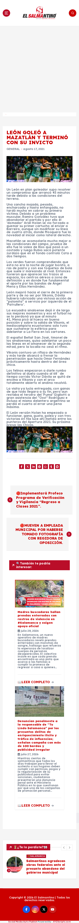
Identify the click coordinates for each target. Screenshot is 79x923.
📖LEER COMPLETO (34, 682)
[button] (64, 847)
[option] (39, 864)
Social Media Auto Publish (22, 921)
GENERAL (13, 149)
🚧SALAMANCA (36, 856)
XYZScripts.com (62, 921)
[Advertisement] (39, 67)
